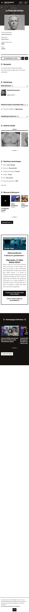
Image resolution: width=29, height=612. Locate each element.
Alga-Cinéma (4, 39)
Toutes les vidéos (7, 353)
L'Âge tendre (10, 260)
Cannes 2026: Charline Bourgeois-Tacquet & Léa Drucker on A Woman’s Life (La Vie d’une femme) (12, 340)
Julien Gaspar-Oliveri (16, 261)
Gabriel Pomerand (6, 34)
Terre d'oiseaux (14, 204)
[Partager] (22, 58)
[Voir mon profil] (26, 2)
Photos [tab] (14, 129)
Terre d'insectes (24, 205)
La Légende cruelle (5, 209)
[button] (18, 134)
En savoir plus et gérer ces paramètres (10, 606)
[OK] (14, 609)
